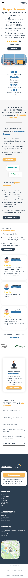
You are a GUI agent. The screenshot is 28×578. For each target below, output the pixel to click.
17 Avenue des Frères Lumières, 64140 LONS (13, 531)
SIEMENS (4, 494)
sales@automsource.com (9, 534)
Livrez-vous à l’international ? (10, 424)
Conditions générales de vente (14, 576)
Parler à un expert (11, 217)
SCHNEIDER (5, 496)
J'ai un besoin (9, 159)
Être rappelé (14, 48)
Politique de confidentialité (14, 571)
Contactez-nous (14, 388)
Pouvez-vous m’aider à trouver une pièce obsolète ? (12, 418)
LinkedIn (4, 536)
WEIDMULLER (5, 504)
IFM (2, 498)
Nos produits (5, 517)
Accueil (3, 515)
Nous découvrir (6, 519)
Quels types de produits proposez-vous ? (12, 411)
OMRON (4, 500)
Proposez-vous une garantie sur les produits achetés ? (12, 437)
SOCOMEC (4, 502)
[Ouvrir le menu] (2, 2)
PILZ (2, 506)
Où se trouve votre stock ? (10, 443)
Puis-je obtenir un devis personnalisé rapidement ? (13, 430)
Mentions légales (14, 566)
